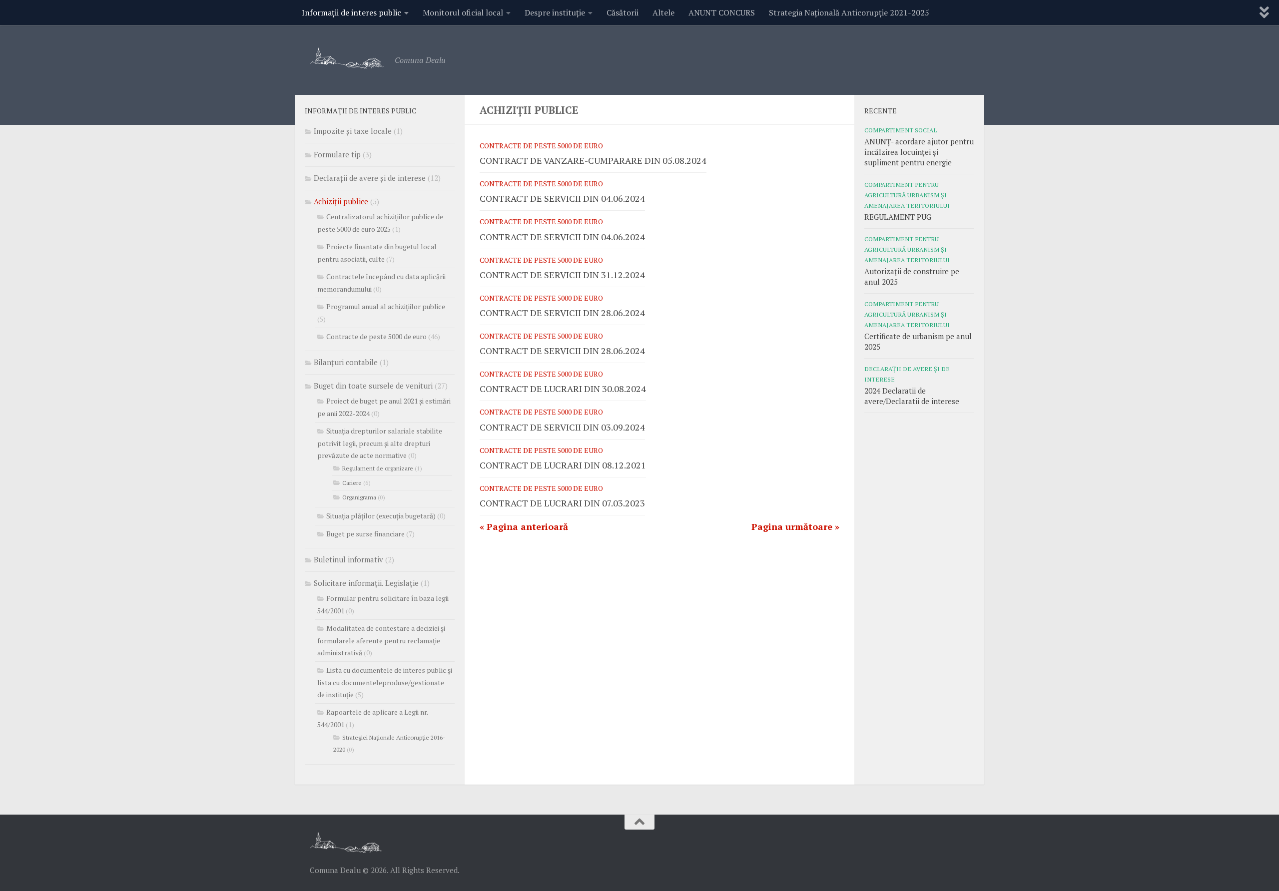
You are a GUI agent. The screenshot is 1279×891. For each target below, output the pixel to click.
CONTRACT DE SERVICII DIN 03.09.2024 (562, 427)
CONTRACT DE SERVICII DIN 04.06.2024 (562, 198)
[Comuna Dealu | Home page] (347, 57)
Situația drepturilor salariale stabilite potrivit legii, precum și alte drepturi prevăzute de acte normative (379, 443)
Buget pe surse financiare (365, 533)
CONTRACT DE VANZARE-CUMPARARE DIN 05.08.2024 (593, 160)
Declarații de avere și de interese (370, 178)
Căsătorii (623, 12)
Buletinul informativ (348, 559)
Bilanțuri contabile (346, 362)
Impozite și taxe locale (353, 131)
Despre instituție (555, 12)
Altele (663, 12)
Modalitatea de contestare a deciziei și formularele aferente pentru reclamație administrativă (381, 640)
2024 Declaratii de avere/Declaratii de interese (911, 396)
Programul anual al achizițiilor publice (385, 306)
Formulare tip (337, 154)
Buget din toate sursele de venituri (373, 386)
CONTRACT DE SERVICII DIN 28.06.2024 (562, 313)
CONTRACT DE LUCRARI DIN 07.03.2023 (562, 503)
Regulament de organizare (377, 468)
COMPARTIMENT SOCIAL (900, 130)
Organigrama (359, 497)
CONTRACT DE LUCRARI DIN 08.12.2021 (563, 465)
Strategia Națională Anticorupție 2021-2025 (849, 12)
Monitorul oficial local (463, 12)
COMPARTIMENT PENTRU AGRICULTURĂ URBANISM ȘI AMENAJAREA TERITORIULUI (907, 194)
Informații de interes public (351, 12)
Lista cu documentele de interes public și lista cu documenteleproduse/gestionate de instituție (384, 682)
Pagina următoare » (795, 526)
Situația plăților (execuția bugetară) (381, 515)
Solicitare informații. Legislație (366, 583)
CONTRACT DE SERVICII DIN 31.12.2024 (562, 275)
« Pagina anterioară (524, 526)
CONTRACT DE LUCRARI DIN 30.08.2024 (563, 389)
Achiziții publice (341, 201)
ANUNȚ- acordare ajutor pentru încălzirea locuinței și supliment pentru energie (919, 151)
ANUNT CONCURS (721, 12)
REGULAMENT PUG (897, 217)
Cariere (352, 482)
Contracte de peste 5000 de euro (541, 145)
